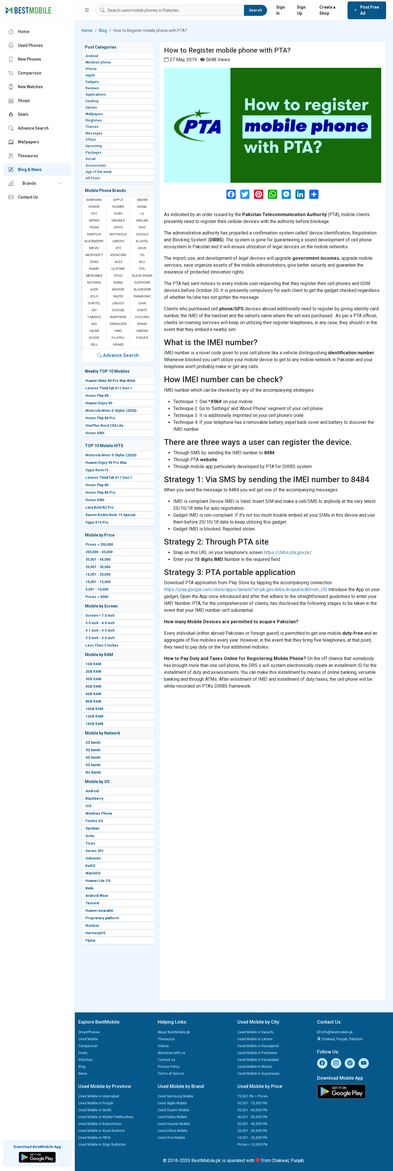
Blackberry (94, 799)
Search (255, 10)
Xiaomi (142, 200)
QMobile (118, 220)
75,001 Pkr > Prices (252, 1096)
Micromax (94, 276)
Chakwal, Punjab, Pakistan (341, 1039)
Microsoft (94, 255)
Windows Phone (98, 814)
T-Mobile (94, 317)
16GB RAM (94, 724)
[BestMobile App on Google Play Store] (37, 1157)
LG (142, 214)
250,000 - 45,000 (98, 552)
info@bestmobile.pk (336, 1032)
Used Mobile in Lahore (254, 1039)
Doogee (118, 310)
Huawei (118, 207)
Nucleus (92, 926)
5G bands (93, 765)
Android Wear (96, 896)
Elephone (142, 282)
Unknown (93, 858)
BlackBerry (94, 241)
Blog (103, 30)
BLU (142, 262)
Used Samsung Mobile (175, 1096)
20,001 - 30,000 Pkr (252, 1131)
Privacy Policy (169, 1067)
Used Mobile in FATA (94, 1138)
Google (142, 234)
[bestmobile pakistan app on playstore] (353, 1091)
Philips (142, 338)
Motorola (118, 234)
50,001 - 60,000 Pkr (252, 1110)
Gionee (118, 345)
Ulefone (118, 269)
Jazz (118, 262)
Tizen (90, 843)
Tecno (94, 227)
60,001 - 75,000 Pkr (252, 1103)
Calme (94, 331)
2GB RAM (93, 672)
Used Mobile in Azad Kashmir (101, 1131)
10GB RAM (94, 709)
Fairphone (118, 317)
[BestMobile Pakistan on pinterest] (350, 1063)
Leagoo (118, 303)
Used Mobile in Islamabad (98, 1096)
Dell (94, 345)
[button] (37, 183)
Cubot (142, 310)
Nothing (94, 282)
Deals (82, 1053)
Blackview (142, 289)
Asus (142, 248)
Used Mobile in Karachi (255, 1032)
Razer (118, 296)
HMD (118, 331)
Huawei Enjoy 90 (98, 403)
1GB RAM (93, 664)
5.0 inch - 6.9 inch (100, 623)
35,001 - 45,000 (97, 559)
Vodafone (118, 255)
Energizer (118, 324)
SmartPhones (89, 1032)
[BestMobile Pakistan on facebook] (322, 1063)
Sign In (280, 10)
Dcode (94, 338)
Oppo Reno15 (96, 470)
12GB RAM (94, 716)
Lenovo (118, 241)
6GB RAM (93, 694)
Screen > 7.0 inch (100, 616)
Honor (94, 207)
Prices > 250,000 (99, 545)
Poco (118, 276)
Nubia (118, 282)
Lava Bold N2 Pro (99, 507)
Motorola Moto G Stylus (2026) (110, 411)
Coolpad (142, 317)
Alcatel (142, 241)
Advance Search (120, 355)
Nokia (142, 207)
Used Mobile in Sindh (94, 1110)
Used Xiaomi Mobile (173, 1110)
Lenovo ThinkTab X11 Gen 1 (108, 388)
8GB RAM (93, 701)
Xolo (94, 296)
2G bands (93, 743)
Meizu (94, 248)
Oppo (118, 227)
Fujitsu (118, 338)
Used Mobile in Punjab (95, 1103)
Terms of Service (171, 1074)
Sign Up (301, 10)
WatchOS (92, 873)
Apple (118, 200)
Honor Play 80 (96, 396)
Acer (94, 289)
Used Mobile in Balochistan (100, 1124)
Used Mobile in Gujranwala (258, 1074)
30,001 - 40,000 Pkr (252, 1124)
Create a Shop (327, 10)
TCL (142, 255)
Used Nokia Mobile (172, 1117)
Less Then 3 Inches (102, 645)
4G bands (93, 757)
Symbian (92, 828)
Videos (163, 1046)
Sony (118, 214)
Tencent (92, 903)
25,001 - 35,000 (97, 567)
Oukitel (94, 303)
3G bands (93, 750)
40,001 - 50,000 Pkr (252, 1117)
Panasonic (142, 296)
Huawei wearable (99, 911)
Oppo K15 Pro (96, 522)
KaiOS (90, 866)
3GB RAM (93, 679)
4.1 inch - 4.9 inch (100, 630)
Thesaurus (166, 1039)
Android (92, 791)
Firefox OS (94, 821)
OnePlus (94, 234)
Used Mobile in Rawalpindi (258, 1046)
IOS (88, 806)
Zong (94, 262)
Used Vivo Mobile (171, 1138)
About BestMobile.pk (174, 1032)
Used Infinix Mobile (172, 1131)
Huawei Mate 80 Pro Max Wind (110, 381)
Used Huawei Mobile (174, 1124)
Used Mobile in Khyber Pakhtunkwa (105, 1117)
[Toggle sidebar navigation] (87, 10)
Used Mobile (88, 1039)
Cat (94, 310)
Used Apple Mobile (172, 1103)
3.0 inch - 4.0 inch (100, 638)
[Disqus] (272, 766)
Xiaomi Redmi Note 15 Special (110, 515)
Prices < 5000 (96, 597)
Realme (142, 220)
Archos (118, 289)
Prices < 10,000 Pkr (252, 1145)
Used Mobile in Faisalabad (258, 1060)
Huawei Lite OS (97, 881)
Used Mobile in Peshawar (257, 1053)
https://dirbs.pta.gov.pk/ (288, 552)
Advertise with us (171, 1053)
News (82, 1074)
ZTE (118, 248)
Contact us (166, 1060)
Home (87, 30)
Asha (89, 836)
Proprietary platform (102, 918)
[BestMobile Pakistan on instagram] (336, 1063)
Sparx (142, 324)
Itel (142, 269)
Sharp (94, 269)
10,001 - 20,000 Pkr (252, 1138)
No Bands (93, 772)
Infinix (94, 220)
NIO (94, 324)
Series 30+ (94, 851)
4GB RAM (93, 686)
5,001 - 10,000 (96, 589)
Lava (142, 303)
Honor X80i (94, 433)
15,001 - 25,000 (97, 574)
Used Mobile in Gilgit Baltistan (102, 1145)
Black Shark (142, 276)
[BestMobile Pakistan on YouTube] (363, 1063)
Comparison (88, 1046)
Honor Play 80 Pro (100, 418)
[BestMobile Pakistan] (28, 10)
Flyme (90, 941)
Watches (85, 1060)
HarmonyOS (95, 933)
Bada (89, 888)
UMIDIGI (142, 331)
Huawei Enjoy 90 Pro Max (106, 463)
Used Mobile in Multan (254, 1067)
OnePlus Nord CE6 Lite (104, 426)
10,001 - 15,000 (97, 582)
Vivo (142, 227)
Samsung (94, 200)
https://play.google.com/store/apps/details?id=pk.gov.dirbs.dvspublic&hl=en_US (245, 589)
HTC (94, 214)
